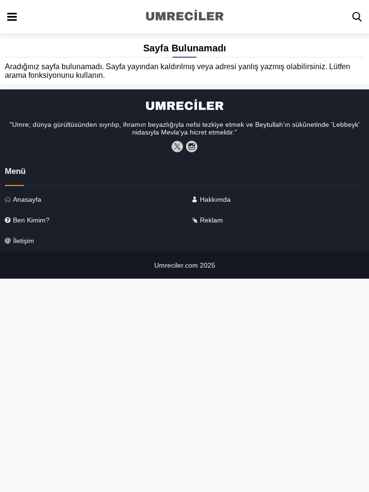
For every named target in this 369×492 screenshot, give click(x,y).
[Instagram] (191, 146)
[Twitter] (177, 146)
